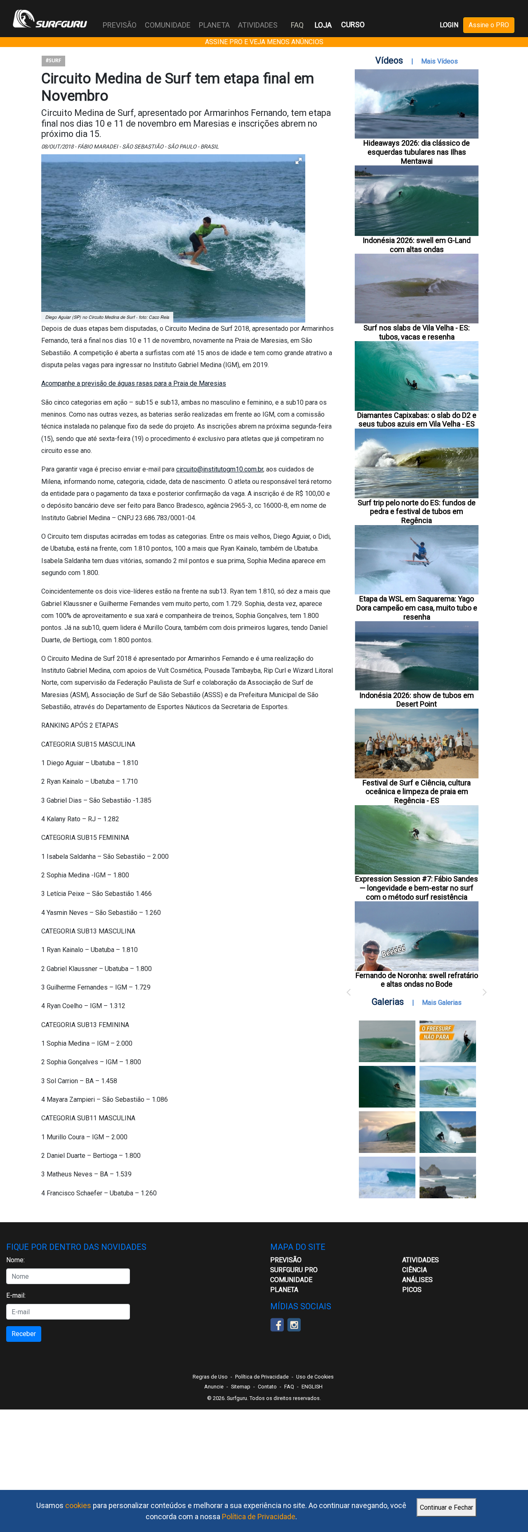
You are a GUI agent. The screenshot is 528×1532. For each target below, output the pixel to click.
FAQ (297, 25)
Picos (412, 1290)
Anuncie (214, 1387)
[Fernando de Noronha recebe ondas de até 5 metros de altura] (448, 1177)
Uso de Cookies (315, 1377)
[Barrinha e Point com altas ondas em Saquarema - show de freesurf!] (387, 1087)
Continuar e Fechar (446, 1507)
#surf (53, 61)
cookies (78, 1505)
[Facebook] (277, 1324)
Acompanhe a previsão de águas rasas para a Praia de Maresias (133, 383)
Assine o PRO (489, 25)
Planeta (284, 1290)
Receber (24, 1334)
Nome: (15, 1260)
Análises (417, 1280)
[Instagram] (294, 1324)
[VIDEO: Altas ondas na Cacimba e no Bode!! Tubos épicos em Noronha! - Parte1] (448, 1132)
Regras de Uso (210, 1377)
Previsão (286, 1260)
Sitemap (240, 1387)
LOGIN (449, 25)
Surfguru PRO (294, 1270)
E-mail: (16, 1295)
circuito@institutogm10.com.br (219, 469)
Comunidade (291, 1280)
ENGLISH (312, 1387)
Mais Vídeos (439, 61)
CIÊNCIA (414, 1270)
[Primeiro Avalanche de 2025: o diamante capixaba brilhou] (448, 1087)
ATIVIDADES (420, 1260)
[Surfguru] (50, 18)
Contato (267, 1387)
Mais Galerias (442, 1002)
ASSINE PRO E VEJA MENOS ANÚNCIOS (264, 42)
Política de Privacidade (258, 1516)
